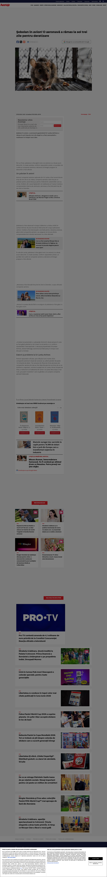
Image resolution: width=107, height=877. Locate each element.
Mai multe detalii (11, 857)
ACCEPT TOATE (95, 858)
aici (21, 868)
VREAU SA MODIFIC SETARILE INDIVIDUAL (95, 863)
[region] (53, 862)
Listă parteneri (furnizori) (53, 862)
